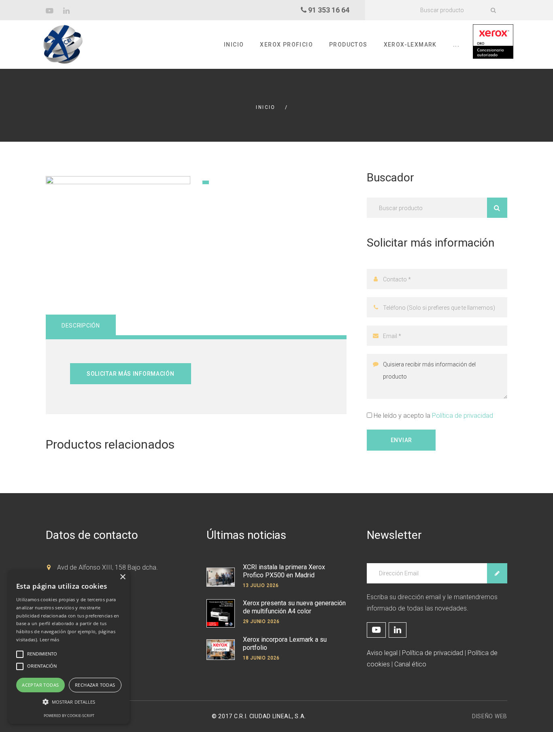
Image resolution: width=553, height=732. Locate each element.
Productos (348, 44)
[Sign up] (497, 573)
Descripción (81, 325)
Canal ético (410, 664)
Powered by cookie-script (69, 715)
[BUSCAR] (493, 10)
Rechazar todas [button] (95, 685)
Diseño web (489, 716)
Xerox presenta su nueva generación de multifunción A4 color (294, 607)
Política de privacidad (462, 415)
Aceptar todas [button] (40, 685)
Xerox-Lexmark (410, 44)
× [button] (122, 577)
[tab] (81, 325)
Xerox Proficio (286, 44)
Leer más (49, 639)
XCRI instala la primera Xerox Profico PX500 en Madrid (284, 571)
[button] (68, 702)
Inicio (234, 44)
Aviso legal (382, 653)
